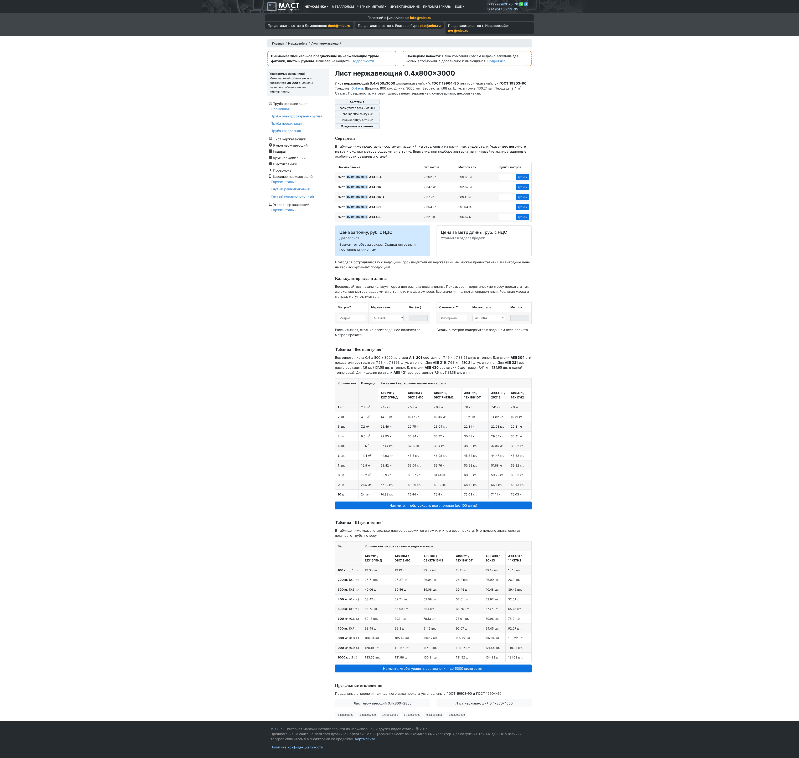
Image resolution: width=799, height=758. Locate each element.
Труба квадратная (286, 131)
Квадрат (280, 151)
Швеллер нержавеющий (293, 176)
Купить (522, 177)
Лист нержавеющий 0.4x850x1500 (484, 703)
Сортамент (357, 101)
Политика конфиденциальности (296, 747)
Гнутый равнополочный (290, 189)
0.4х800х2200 (390, 714)
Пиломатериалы (437, 6)
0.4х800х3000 (457, 714)
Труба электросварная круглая (297, 116)
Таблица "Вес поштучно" (357, 114)
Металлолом (343, 6)
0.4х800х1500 (345, 714)
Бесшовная (280, 109)
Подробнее (496, 61)
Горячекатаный (284, 182)
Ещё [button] (458, 6)
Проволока (282, 170)
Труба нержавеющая (290, 103)
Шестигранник (285, 164)
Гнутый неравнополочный (292, 196)
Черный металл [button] (370, 6)
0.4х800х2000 (368, 714)
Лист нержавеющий (289, 139)
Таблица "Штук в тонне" (357, 120)
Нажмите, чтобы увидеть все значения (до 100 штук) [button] (433, 505)
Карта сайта (365, 739)
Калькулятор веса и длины (357, 108)
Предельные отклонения (357, 126)
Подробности (363, 61)
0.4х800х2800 (434, 714)
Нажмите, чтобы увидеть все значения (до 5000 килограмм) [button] (433, 668)
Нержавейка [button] (315, 6)
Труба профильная (286, 123)
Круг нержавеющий (289, 157)
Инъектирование (405, 6)
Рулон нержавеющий (290, 145)
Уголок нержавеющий (291, 204)
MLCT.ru (277, 729)
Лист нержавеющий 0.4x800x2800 (383, 703)
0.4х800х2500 (412, 714)
